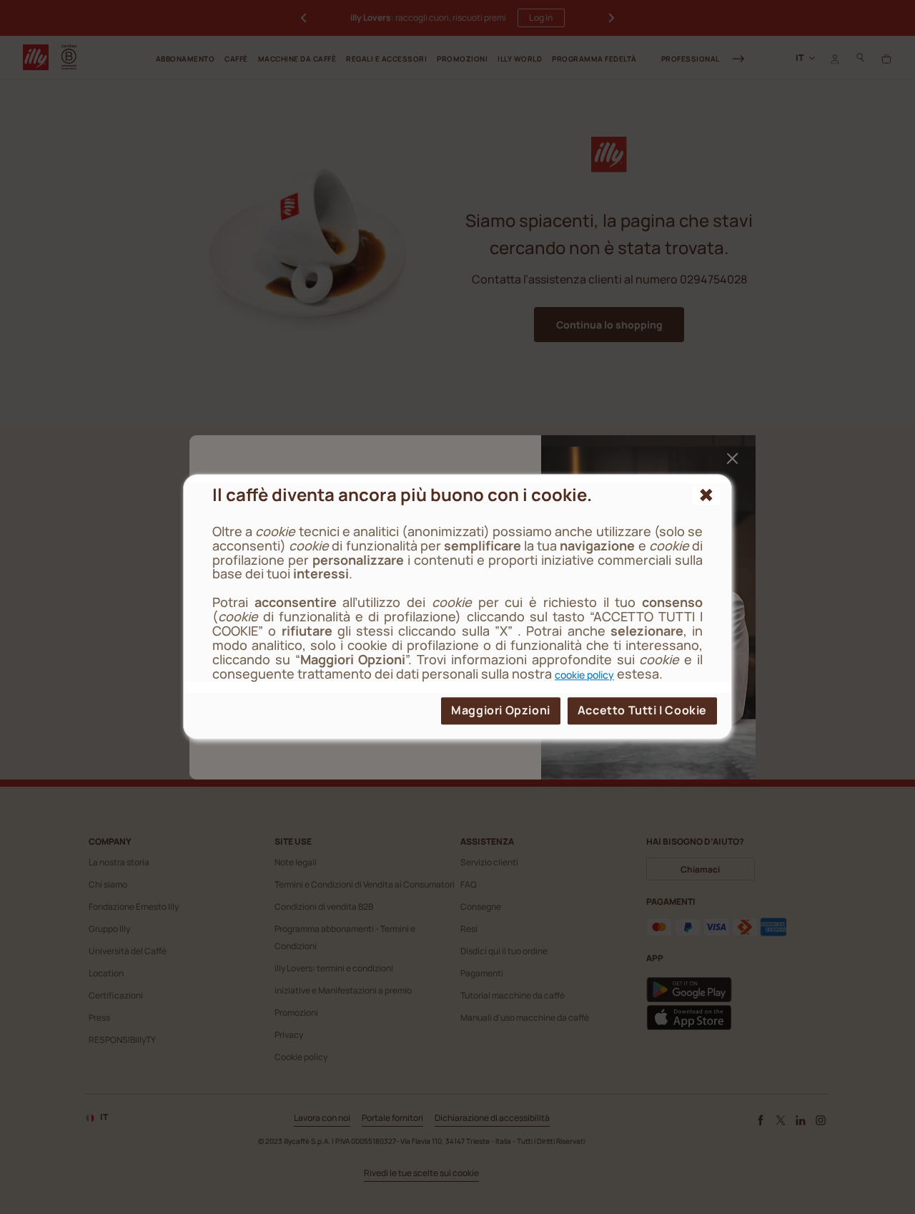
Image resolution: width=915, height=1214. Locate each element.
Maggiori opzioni (500, 711)
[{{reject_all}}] (706, 495)
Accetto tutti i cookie (642, 711)
